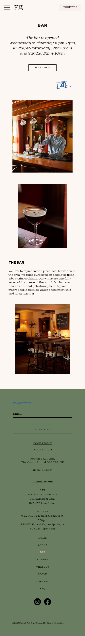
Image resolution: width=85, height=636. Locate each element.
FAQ (42, 588)
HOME (42, 538)
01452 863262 (42, 470)
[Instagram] (37, 601)
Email (17, 414)
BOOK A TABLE (42, 443)
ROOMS (42, 574)
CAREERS (42, 581)
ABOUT (42, 545)
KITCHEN (43, 559)
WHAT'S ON (42, 567)
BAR (42, 552)
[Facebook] (47, 601)
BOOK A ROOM (43, 449)
